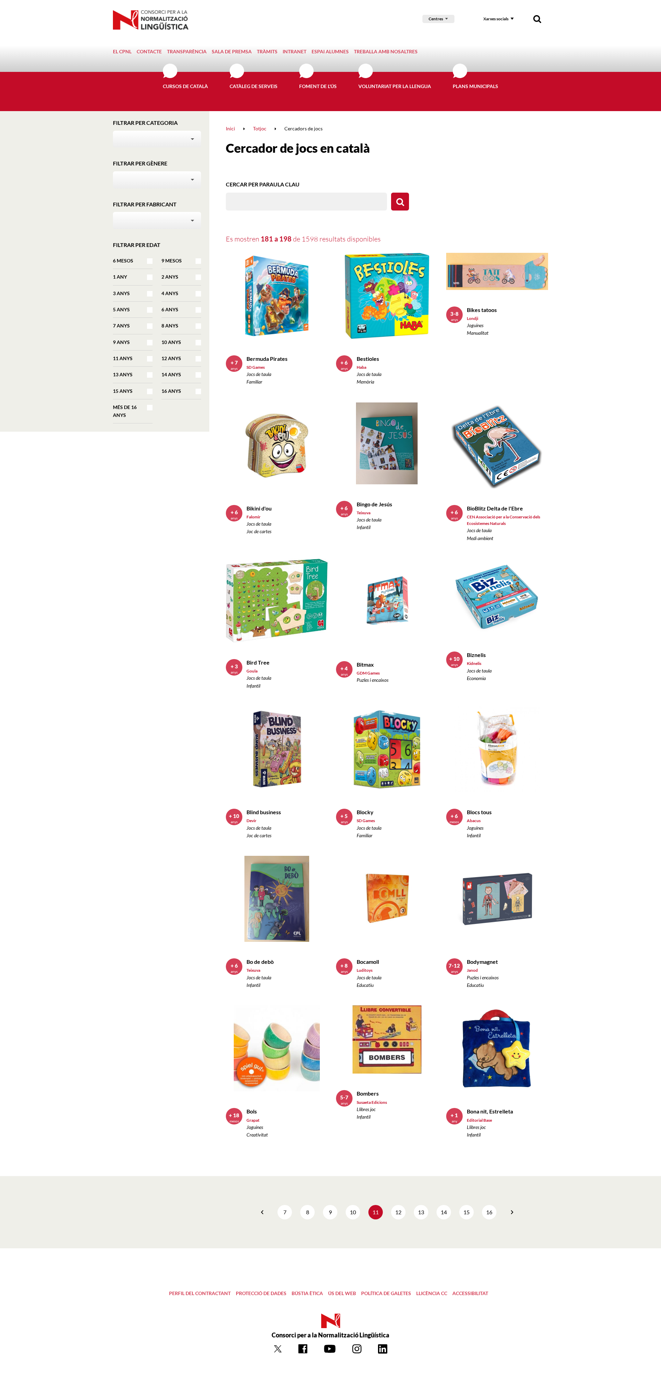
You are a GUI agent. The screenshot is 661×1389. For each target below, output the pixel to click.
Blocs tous (479, 812)
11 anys (123, 358)
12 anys (171, 358)
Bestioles (368, 358)
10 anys (171, 342)
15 (466, 1212)
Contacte (149, 51)
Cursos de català (185, 86)
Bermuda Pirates (266, 358)
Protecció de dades (261, 1293)
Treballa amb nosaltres (386, 51)
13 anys (123, 374)
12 (398, 1212)
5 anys (121, 309)
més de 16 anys (125, 411)
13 (421, 1212)
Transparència (187, 51)
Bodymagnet (482, 961)
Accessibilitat (470, 1293)
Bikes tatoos (482, 309)
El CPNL (122, 51)
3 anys (121, 293)
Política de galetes (386, 1293)
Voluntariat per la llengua (394, 86)
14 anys (171, 374)
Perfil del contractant (200, 1293)
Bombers (368, 1093)
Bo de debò (260, 961)
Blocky (365, 812)
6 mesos (123, 260)
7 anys (121, 326)
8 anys (169, 326)
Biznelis (476, 655)
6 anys (169, 309)
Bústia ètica (307, 1293)
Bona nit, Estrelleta (490, 1111)
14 (444, 1212)
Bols (251, 1111)
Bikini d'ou (259, 508)
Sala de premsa (232, 51)
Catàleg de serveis (253, 86)
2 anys (169, 277)
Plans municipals (475, 86)
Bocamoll (368, 961)
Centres (436, 18)
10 (353, 1212)
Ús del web (342, 1293)
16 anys (171, 391)
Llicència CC (431, 1293)
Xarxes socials (495, 18)
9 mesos (171, 260)
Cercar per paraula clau (263, 184)
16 (489, 1212)
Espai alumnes (330, 51)
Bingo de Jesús (374, 504)
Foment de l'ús (318, 86)
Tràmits (267, 51)
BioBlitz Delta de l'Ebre (495, 508)
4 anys (169, 293)
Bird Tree (258, 662)
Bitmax (365, 664)
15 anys (123, 391)
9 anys (121, 342)
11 (376, 1212)
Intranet (294, 51)
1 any (120, 277)
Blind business (263, 812)
